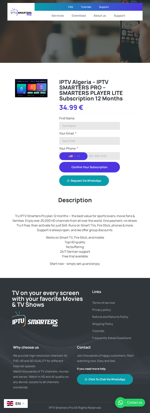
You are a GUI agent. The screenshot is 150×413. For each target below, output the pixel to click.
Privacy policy (101, 310)
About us (100, 16)
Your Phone (67, 149)
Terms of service (103, 303)
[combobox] (73, 156)
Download (79, 16)
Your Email (67, 133)
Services (58, 16)
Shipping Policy (102, 324)
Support (104, 7)
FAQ (70, 7)
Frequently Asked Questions (111, 338)
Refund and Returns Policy (110, 317)
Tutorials (86, 7)
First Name (66, 118)
